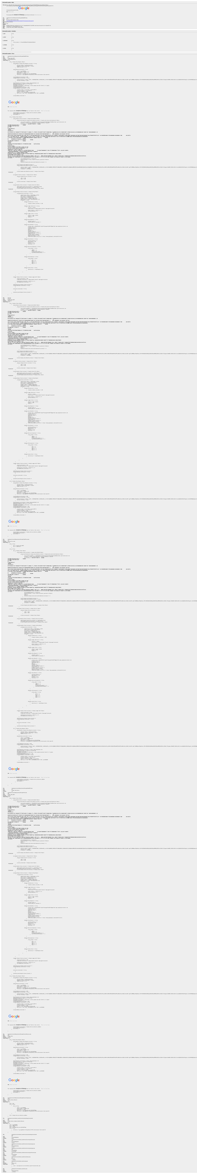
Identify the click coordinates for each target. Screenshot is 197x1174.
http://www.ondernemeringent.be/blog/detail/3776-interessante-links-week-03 (20, 20)
